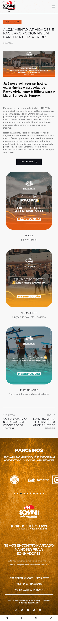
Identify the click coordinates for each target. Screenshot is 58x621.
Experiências (29, 390)
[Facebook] (28, 610)
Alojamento (12, 22)
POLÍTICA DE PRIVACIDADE (29, 584)
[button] (14, 493)
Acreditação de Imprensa (29, 590)
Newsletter (42, 578)
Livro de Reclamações (21, 578)
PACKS (29, 235)
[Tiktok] (22, 610)
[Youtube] (40, 610)
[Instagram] (16, 610)
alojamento (29, 312)
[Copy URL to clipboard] (50, 618)
